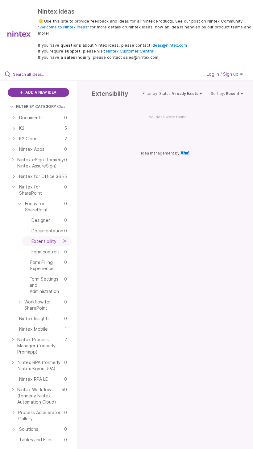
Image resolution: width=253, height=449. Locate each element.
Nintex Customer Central (130, 51)
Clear (62, 106)
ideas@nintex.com (169, 45)
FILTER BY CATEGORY (36, 106)
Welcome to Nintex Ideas (63, 26)
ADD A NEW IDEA (40, 92)
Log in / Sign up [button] (223, 74)
